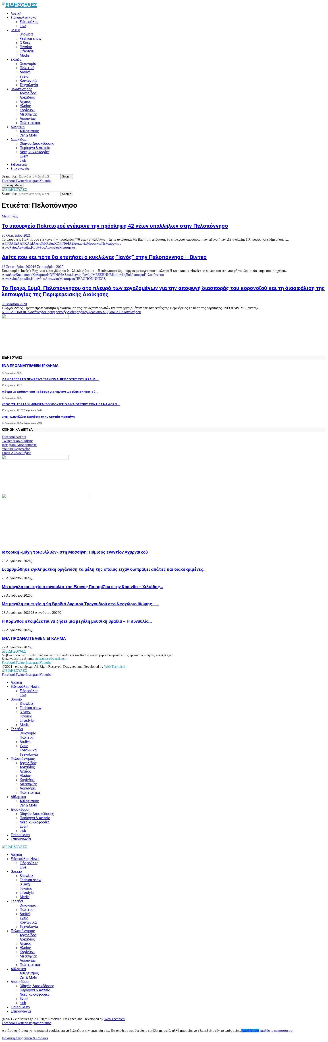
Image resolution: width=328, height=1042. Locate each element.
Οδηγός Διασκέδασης (37, 143)
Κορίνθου (27, 110)
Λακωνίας (28, 118)
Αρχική (16, 13)
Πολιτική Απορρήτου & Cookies (25, 1038)
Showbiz (26, 34)
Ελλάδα (16, 59)
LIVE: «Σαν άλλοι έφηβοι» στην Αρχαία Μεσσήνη (38, 417)
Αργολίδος (28, 93)
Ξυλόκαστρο (135, 275)
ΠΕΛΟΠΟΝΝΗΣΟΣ (90, 279)
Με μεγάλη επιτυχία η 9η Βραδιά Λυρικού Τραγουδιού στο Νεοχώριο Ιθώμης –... (80, 604)
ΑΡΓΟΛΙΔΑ (11, 243)
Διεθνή (25, 72)
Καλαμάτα (39, 275)
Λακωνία (80, 243)
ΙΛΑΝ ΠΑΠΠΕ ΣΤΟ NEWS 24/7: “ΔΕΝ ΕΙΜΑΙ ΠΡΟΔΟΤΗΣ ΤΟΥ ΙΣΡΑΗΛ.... (50, 379)
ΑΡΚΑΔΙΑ (28, 243)
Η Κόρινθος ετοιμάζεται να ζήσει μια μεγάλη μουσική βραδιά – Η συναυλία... (77, 621)
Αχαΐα (40, 243)
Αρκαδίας (27, 97)
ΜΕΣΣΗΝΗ (101, 275)
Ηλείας (25, 106)
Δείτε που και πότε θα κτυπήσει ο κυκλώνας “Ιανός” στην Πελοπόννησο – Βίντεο (104, 257)
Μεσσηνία (94, 243)
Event (24, 156)
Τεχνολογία (29, 85)
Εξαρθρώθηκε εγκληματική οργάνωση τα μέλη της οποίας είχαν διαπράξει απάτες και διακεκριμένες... (104, 569)
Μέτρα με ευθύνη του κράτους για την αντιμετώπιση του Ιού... (50, 392)
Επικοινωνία (20, 168)
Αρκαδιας (9, 275)
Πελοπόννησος (21, 89)
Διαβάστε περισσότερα (276, 1030)
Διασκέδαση (19, 139)
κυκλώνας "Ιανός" (79, 275)
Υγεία (24, 76)
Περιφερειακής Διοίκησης (63, 312)
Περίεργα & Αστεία (35, 148)
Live (23, 26)
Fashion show (30, 38)
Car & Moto (28, 135)
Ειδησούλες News (23, 17)
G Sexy (25, 43)
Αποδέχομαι (250, 1030)
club (23, 160)
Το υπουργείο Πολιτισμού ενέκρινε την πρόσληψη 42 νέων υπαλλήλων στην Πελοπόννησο (115, 226)
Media (24, 55)
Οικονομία (28, 64)
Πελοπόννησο (111, 243)
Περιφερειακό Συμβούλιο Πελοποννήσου (111, 312)
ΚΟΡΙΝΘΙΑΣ (64, 243)
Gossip (15, 30)
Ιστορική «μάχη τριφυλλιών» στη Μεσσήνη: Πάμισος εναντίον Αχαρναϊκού (75, 552)
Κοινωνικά (28, 81)
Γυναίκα (26, 47)
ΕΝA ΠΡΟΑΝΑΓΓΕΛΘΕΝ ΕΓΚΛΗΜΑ (30, 365)
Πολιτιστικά (30, 123)
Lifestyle (27, 51)
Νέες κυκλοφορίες (35, 152)
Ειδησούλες (29, 22)
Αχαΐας (25, 101)
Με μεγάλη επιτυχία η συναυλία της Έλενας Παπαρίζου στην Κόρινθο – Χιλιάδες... (82, 586)
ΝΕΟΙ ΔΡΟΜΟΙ (13, 312)
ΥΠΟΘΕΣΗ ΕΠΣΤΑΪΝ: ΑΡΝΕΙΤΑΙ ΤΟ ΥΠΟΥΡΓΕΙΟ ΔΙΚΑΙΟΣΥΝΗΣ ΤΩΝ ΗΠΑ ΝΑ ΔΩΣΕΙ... (61, 404)
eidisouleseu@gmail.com (50, 658)
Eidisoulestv (19, 164)
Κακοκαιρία (24, 275)
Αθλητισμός (29, 131)
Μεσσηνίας (29, 114)
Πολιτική (27, 68)
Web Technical (114, 666)
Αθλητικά (18, 127)
